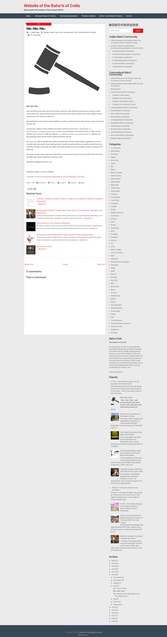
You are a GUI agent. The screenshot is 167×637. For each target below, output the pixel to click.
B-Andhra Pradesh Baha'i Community (125, 54)
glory (113, 231)
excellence (115, 216)
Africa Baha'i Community (120, 114)
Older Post (101, 264)
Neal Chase (115, 286)
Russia (113, 302)
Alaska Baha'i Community (120, 126)
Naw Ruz (114, 277)
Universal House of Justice (45, 16)
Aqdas (113, 157)
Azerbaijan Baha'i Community (122, 120)
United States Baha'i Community (123, 92)
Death (113, 210)
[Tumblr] (134, 25)
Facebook (42, 183)
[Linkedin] (128, 25)
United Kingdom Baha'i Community (124, 108)
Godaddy (114, 234)
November (117, 580)
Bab (112, 166)
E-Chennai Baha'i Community (122, 64)
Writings (114, 333)
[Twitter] (113, 25)
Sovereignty (115, 311)
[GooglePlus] (110, 25)
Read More (42, 204)
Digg (82, 183)
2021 (113, 575)
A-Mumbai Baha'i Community (122, 51)
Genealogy (115, 228)
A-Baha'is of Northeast (120, 95)
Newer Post (29, 264)
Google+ (62, 183)
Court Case (59, 32)
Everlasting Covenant (68, 16)
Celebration (115, 188)
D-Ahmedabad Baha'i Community (124, 60)
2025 (114, 563)
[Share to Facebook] (35, 189)
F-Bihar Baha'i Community (121, 67)
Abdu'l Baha (115, 151)
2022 (114, 572)
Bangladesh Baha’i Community (122, 123)
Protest (114, 293)
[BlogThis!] (31, 189)
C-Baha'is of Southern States (122, 101)
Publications (115, 296)
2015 (113, 621)
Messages (114, 265)
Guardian (114, 237)
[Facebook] (116, 25)
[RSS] (137, 25)
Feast (113, 222)
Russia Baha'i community (120, 117)
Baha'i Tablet (115, 182)
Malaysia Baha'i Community (121, 138)
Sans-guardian (68, 32)
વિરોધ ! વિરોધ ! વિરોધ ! (120, 588)
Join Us (129, 16)
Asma (113, 163)
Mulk (113, 271)
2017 (113, 616)
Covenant (114, 203)
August (116, 583)
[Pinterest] (125, 25)
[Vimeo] (131, 25)
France (113, 225)
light (112, 256)
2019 (114, 610)
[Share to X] (33, 189)
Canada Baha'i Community (120, 111)
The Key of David (89, 16)
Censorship (115, 191)
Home (28, 16)
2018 (113, 613)
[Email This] (28, 189)
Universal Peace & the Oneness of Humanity (53, 223)
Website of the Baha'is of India (52, 5)
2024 (114, 566)
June (115, 586)
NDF (112, 283)
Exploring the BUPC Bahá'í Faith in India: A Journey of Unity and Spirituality (65, 235)
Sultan (113, 314)
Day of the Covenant (44, 246)
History (114, 240)
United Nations (116, 320)
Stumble (73, 183)
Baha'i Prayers (116, 176)
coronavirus (115, 197)
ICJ (112, 243)
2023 (114, 569)
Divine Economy (117, 213)
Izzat (113, 246)
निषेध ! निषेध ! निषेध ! (36, 29)
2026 (114, 561)
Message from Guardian (120, 262)
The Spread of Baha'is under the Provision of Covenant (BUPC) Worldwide (130, 453)
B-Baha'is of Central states (121, 98)
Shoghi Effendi (116, 308)
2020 (114, 607)
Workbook (115, 330)
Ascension (115, 160)
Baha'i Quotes (116, 179)
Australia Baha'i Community (121, 132)
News (113, 290)
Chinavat (114, 194)
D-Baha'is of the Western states (123, 104)
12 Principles (116, 148)
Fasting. (114, 219)
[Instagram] (119, 25)
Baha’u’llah (115, 185)
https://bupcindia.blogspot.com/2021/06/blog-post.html (63, 177)
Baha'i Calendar (116, 173)
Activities (46, 32)
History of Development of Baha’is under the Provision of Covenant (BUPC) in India (131, 518)
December (117, 577)
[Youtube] (122, 25)
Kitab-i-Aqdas (116, 250)
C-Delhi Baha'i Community (121, 57)
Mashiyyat (114, 259)
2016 (114, 618)
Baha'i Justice (116, 89)
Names (113, 274)
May (115, 599)
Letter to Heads (117, 253)
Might (113, 268)
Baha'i (52, 32)
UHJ (75, 32)
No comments (36, 35)
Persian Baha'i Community (121, 129)
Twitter (52, 183)
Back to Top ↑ (83, 635)
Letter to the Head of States (111, 16)
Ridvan (113, 299)
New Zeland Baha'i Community (122, 135)
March (116, 602)
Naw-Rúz (114, 280)
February (117, 605)
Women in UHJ (116, 327)
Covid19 (114, 206)
